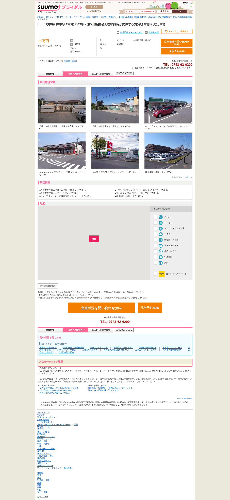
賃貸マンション (44, 427)
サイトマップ (43, 412)
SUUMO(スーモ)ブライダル (60, 9)
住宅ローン (42, 463)
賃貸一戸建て (43, 432)
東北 (39, 475)
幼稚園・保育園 (171, 240)
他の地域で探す (94, 11)
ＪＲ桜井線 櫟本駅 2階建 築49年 (131, 17)
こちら (186, 177)
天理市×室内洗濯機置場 (73, 347)
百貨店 (167, 234)
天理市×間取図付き (147, 347)
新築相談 (41, 458)
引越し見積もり (44, 460)
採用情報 (45, 422)
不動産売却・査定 (45, 456)
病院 (166, 263)
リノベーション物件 (46, 448)
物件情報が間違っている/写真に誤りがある (59, 388)
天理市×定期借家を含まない (116, 350)
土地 (39, 446)
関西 (39, 485)
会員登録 (164, 11)
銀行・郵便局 (170, 251)
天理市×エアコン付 (99, 347)
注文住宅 (41, 451)
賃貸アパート (43, 429)
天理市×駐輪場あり (48, 347)
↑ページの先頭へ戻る (184, 398)
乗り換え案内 (70, 61)
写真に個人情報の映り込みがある (55, 393)
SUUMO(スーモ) (188, 3)
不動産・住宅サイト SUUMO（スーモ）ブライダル (60, 17)
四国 (39, 487)
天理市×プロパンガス (123, 347)
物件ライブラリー (45, 465)
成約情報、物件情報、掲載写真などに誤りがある (110, 388)
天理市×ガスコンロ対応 (145, 350)
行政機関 (168, 257)
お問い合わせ (43, 419)
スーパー (168, 217)
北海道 (40, 473)
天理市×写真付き (89, 350)
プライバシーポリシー (47, 417)
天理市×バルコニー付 (172, 347)
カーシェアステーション (177, 273)
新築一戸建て (43, 441)
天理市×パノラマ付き (66, 350)
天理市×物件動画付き (172, 350)
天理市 (103, 17)
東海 (39, 482)
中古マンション (44, 439)
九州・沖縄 (42, 492)
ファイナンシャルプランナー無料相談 (54, 468)
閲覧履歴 (147, 11)
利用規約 (41, 415)
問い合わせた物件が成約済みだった (56, 390)
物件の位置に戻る (48, 286)
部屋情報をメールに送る (131, 32)
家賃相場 (41, 434)
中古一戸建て (43, 444)
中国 (39, 490)
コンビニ (168, 223)
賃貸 (88, 17)
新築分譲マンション (46, 436)
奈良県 (95, 17)
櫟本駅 (112, 17)
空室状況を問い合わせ (176, 43)
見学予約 (177, 51)
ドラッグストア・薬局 (174, 228)
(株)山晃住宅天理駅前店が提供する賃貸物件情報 (170, 17)
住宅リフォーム (44, 453)
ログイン (179, 11)
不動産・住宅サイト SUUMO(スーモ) (54, 424)
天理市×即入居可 (66, 352)
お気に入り (132, 11)
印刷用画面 (154, 32)
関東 (39, 477)
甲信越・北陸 (43, 480)
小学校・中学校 (171, 245)
